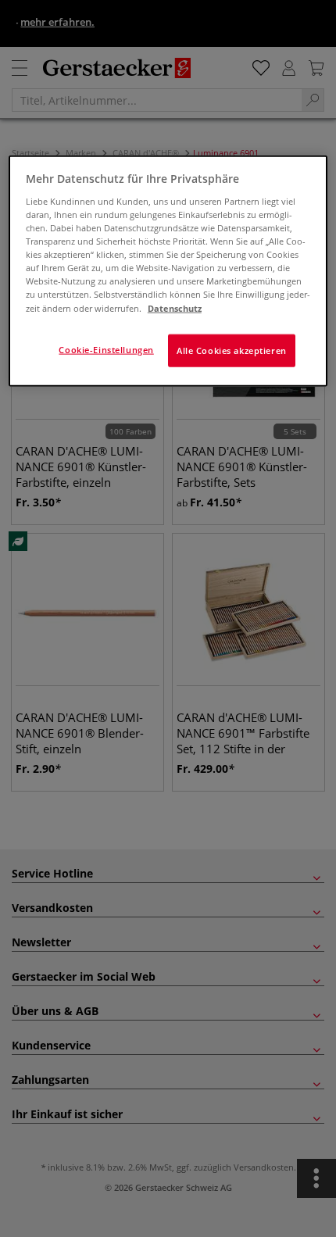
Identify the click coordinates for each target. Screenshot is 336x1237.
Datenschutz (175, 307)
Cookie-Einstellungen (106, 349)
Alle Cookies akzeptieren (232, 350)
